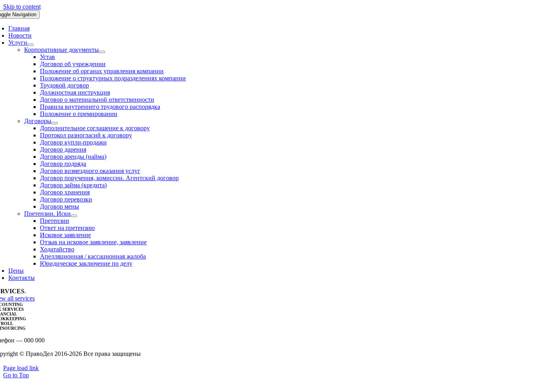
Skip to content (22, 6)
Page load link (21, 368)
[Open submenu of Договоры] (54, 123)
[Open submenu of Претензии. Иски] (74, 216)
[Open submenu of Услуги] (30, 45)
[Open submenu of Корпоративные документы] (102, 52)
